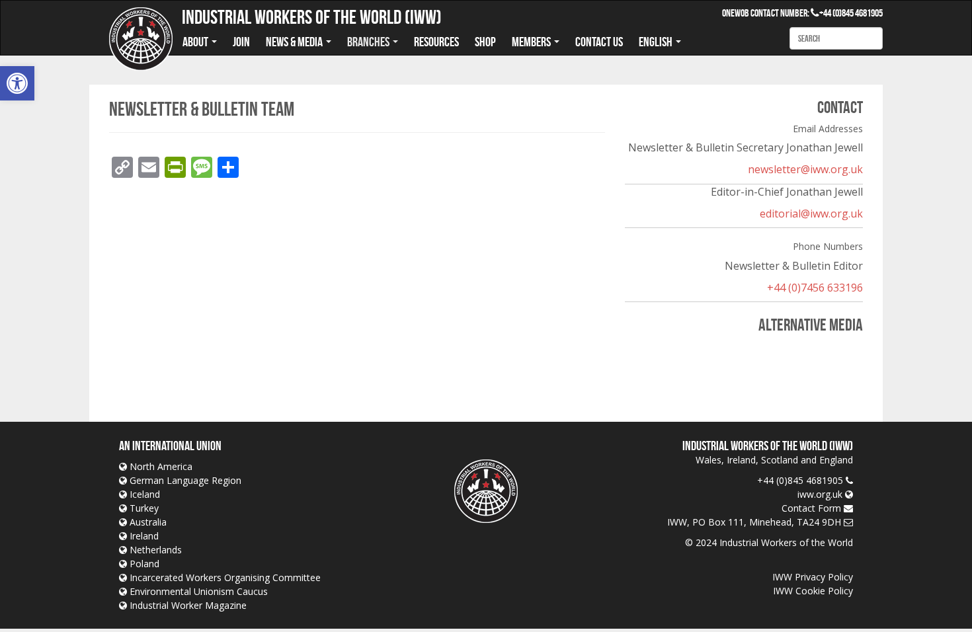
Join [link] (241, 41)
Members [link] (532, 41)
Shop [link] (485, 41)
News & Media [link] (295, 41)
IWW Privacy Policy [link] (812, 577)
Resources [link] (436, 41)
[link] (17, 83)
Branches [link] (369, 41)
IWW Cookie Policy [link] (813, 590)
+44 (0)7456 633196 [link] (815, 287)
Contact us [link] (599, 41)
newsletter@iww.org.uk (805, 169)
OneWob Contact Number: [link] (770, 13)
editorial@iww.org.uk (811, 213)
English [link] (656, 41)
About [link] (196, 41)
